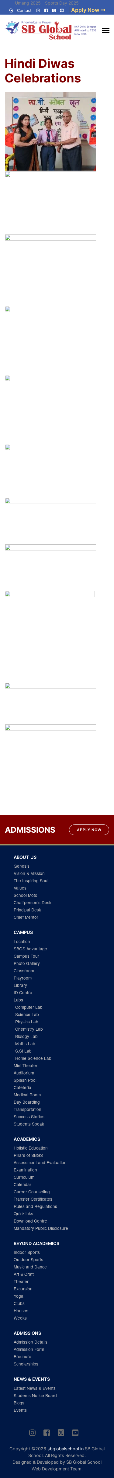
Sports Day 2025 (62, 3)
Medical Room (27, 1094)
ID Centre (23, 992)
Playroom (23, 978)
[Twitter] (54, 10)
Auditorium (24, 1073)
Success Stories (29, 1116)
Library (20, 985)
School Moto (25, 895)
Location (22, 941)
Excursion (23, 1288)
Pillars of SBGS (28, 1155)
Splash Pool (25, 1080)
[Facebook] (46, 10)
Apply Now (89, 829)
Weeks (20, 1318)
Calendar (22, 1184)
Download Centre (30, 1221)
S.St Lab (23, 1051)
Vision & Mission (29, 873)
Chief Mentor (26, 917)
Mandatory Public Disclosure (41, 1228)
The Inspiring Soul (31, 880)
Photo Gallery (27, 963)
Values (20, 888)
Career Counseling (32, 1191)
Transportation (27, 1109)
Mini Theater (25, 1065)
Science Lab (27, 1014)
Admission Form (29, 1349)
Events (20, 1410)
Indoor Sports (27, 1252)
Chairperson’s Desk (32, 902)
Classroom (24, 970)
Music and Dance (30, 1267)
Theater (21, 1281)
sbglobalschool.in (65, 1448)
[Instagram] (38, 10)
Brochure (22, 1356)
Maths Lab (25, 1043)
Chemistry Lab (29, 1029)
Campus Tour (26, 956)
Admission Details (30, 1342)
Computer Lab (29, 1007)
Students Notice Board (35, 1395)
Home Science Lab (33, 1058)
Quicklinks (23, 1213)
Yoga (18, 1296)
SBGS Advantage (30, 948)
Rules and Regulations (35, 1206)
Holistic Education (31, 1148)
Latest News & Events (35, 1388)
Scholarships (26, 1364)
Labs (18, 1000)
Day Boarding (27, 1102)
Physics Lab (26, 1021)
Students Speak (29, 1124)
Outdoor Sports (28, 1259)
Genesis (21, 866)
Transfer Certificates (33, 1199)
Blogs (19, 1403)
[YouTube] (62, 10)
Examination (25, 1170)
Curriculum (24, 1177)
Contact (24, 10)
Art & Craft (24, 1274)
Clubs (19, 1303)
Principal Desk (27, 910)
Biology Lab (26, 1036)
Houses (21, 1310)
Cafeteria (22, 1087)
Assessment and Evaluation (40, 1162)
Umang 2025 (28, 3)
